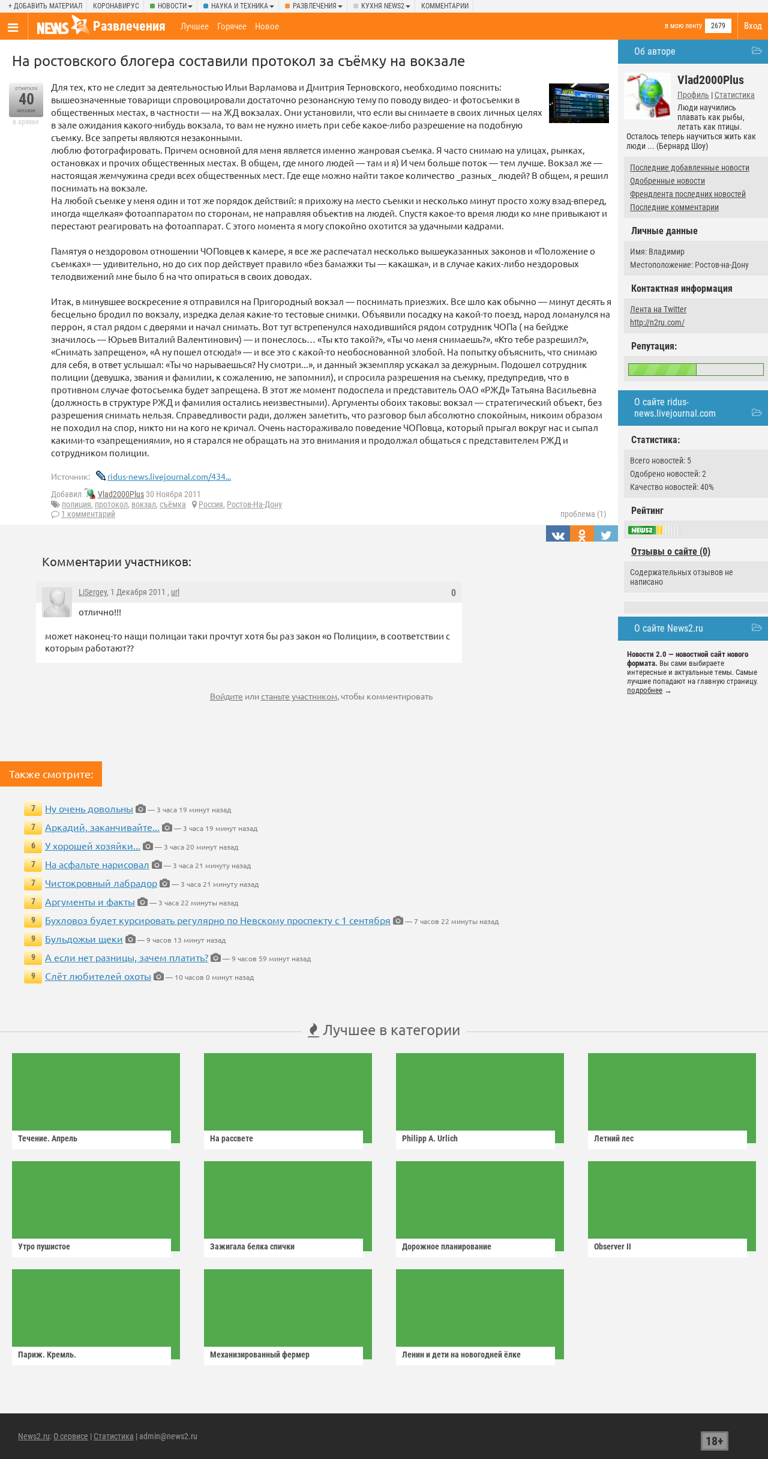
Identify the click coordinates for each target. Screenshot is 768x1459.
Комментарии (445, 6)
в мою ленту (683, 26)
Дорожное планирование (446, 1246)
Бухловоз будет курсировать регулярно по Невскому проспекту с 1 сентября (218, 920)
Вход (753, 25)
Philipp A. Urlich (430, 1138)
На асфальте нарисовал (97, 864)
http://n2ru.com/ (657, 322)
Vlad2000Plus (121, 494)
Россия (211, 504)
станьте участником (299, 695)
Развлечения (315, 6)
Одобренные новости (667, 181)
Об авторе (655, 51)
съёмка (173, 504)
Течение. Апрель (47, 1138)
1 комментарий (88, 514)
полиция (76, 504)
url (175, 592)
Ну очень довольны (89, 808)
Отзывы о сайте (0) (670, 551)
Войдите (226, 695)
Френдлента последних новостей (688, 194)
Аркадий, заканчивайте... (102, 827)
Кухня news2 (382, 6)
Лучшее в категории (389, 1029)
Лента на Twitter (658, 309)
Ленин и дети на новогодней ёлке (461, 1354)
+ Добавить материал (45, 6)
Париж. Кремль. (47, 1354)
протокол (111, 504)
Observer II (612, 1246)
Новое (267, 26)
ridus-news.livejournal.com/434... (169, 476)
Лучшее (195, 26)
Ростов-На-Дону (254, 504)
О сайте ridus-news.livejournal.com (675, 407)
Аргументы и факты (90, 901)
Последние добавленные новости (689, 167)
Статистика (735, 95)
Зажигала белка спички (252, 1246)
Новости (172, 6)
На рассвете (231, 1138)
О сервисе (70, 1436)
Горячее (232, 26)
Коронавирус (116, 6)
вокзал (143, 504)
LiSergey (93, 592)
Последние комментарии (674, 207)
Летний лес (614, 1138)
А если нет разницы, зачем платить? (126, 957)
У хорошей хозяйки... (92, 845)
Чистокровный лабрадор (101, 883)
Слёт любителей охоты (98, 976)
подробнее (644, 690)
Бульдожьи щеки (84, 938)
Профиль (693, 95)
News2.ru (34, 1436)
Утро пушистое (44, 1246)
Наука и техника (239, 6)
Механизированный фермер (260, 1354)
